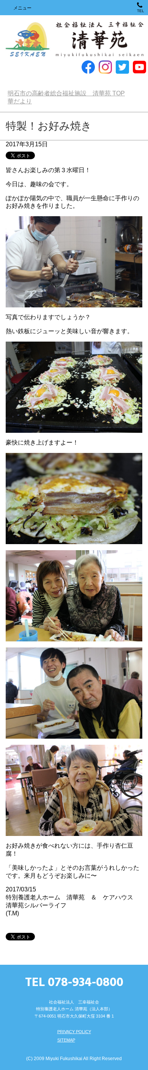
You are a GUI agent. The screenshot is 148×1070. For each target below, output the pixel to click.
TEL (140, 11)
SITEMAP (66, 1040)
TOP (66, 93)
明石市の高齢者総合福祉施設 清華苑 (74, 39)
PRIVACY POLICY (74, 1031)
